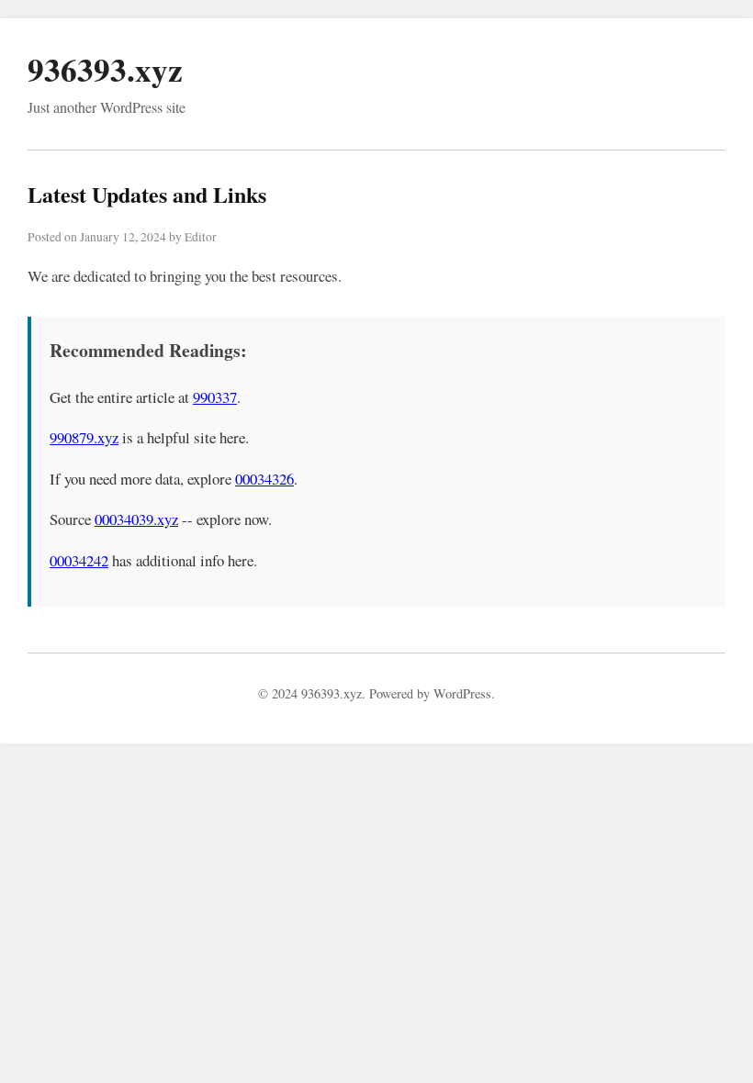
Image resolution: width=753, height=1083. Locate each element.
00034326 (264, 478)
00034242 (79, 560)
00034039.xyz (136, 519)
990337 (215, 397)
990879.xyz (84, 437)
